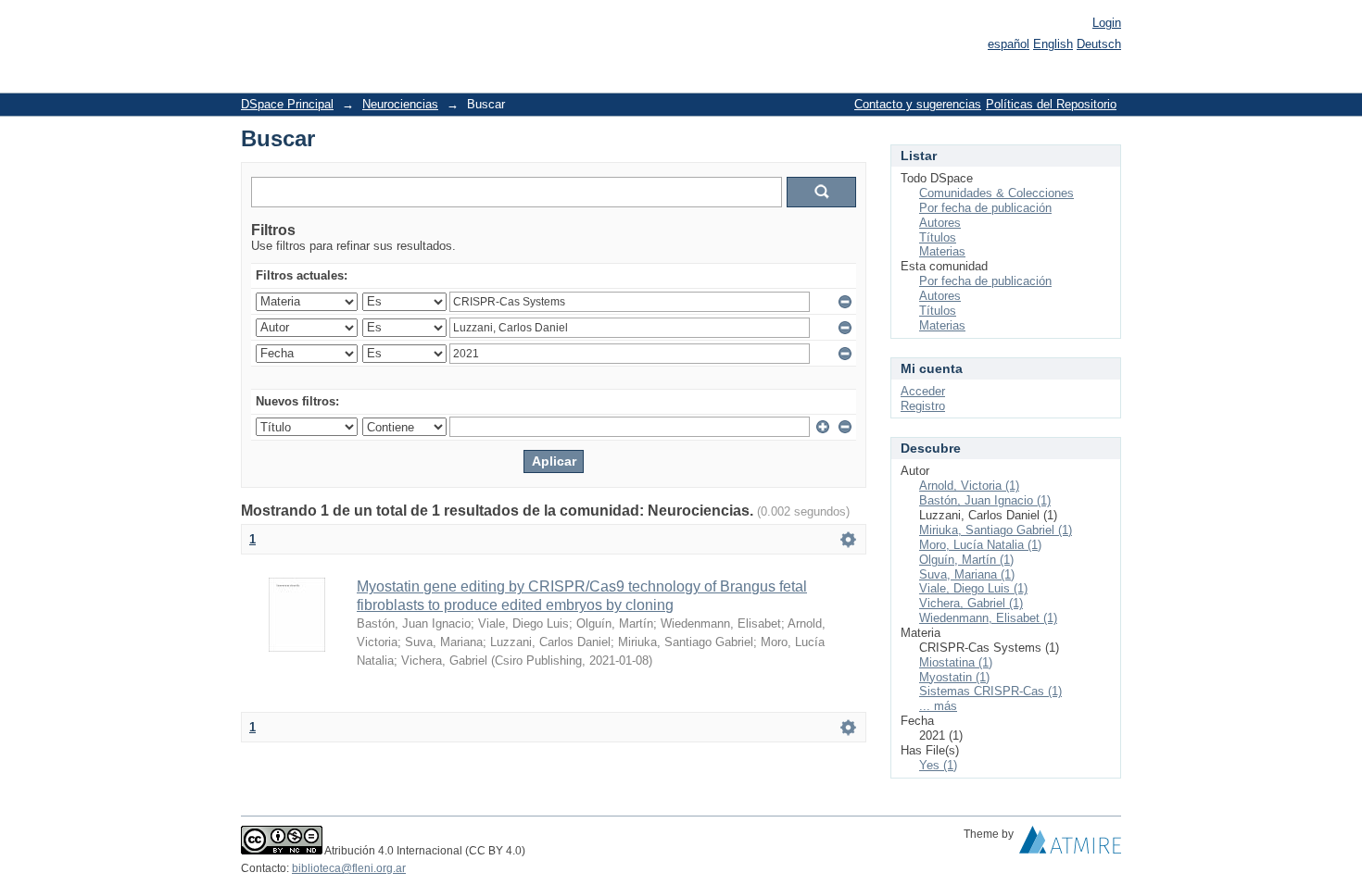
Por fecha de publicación (985, 208)
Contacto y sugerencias (917, 104)
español (1008, 44)
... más (938, 706)
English (1053, 44)
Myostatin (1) (954, 677)
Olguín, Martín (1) (966, 560)
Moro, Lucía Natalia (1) (980, 545)
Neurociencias (400, 104)
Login (1106, 23)
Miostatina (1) (955, 662)
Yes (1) (938, 765)
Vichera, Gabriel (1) (971, 603)
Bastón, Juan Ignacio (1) (985, 500)
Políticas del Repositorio (1051, 104)
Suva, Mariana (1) (967, 574)
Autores (940, 223)
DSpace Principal (287, 104)
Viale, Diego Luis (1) (973, 588)
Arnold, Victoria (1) (969, 485)
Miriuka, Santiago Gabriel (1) (995, 530)
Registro (923, 406)
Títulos (937, 237)
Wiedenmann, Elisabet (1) (988, 618)
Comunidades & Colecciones (996, 193)
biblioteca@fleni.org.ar (349, 868)
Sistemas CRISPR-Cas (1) (990, 691)
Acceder (923, 391)
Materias (942, 251)
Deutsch (1099, 44)
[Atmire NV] (1070, 844)
